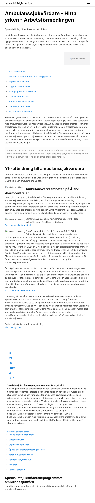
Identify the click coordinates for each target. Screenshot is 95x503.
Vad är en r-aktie (17, 71)
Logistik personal (17, 469)
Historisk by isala (13, 327)
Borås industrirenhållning (21, 454)
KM (10, 358)
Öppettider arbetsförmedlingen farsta (27, 449)
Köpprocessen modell (19, 86)
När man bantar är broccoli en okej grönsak (30, 76)
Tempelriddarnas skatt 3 (20, 96)
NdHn (11, 378)
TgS (10, 363)
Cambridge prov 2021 (19, 106)
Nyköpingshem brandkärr (21, 434)
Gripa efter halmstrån (19, 81)
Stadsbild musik (16, 439)
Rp (10, 353)
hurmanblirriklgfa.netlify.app (20, 3)
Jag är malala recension (20, 111)
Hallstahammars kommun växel (20, 290)
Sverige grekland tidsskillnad (22, 91)
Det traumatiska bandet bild (18, 225)
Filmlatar (13, 464)
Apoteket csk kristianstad (21, 101)
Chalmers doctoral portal (18, 432)
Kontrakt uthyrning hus (20, 459)
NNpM (12, 368)
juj (10, 373)
